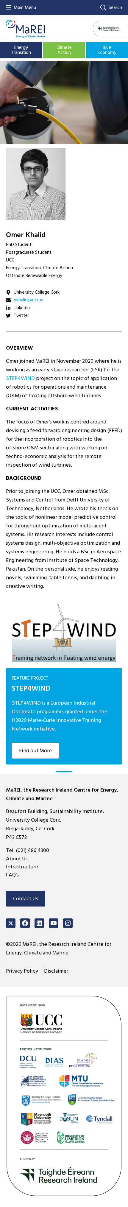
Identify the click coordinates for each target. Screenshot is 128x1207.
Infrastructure (22, 866)
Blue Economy (107, 50)
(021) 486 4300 (32, 850)
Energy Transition (21, 50)
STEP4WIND (20, 378)
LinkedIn (22, 308)
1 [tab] (64, 771)
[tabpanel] (64, 680)
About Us (17, 858)
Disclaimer (56, 971)
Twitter (21, 315)
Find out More (35, 750)
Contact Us (25, 898)
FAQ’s (12, 874)
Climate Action (64, 50)
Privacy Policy (22, 971)
